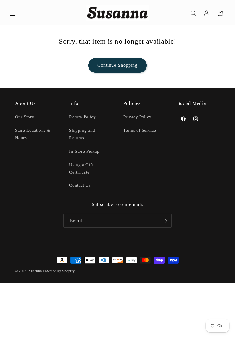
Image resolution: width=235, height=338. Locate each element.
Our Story (24, 117)
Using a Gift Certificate (81, 168)
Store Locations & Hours (33, 134)
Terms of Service (139, 130)
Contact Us (80, 185)
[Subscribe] (164, 221)
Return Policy (82, 117)
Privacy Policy (137, 117)
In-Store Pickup (84, 151)
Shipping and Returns (82, 134)
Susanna (36, 271)
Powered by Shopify (59, 271)
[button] (12, 13)
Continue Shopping (117, 65)
